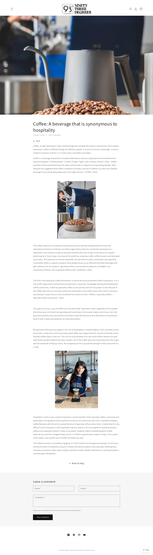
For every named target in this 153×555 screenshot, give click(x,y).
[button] (12, 9)
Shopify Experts (90, 550)
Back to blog (78, 463)
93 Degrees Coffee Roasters (70, 550)
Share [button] (38, 141)
